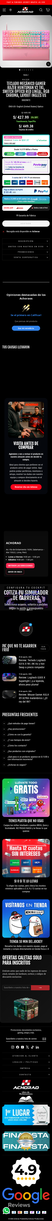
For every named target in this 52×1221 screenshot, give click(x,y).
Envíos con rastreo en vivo (26, 247)
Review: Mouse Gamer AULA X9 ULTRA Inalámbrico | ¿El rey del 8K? (34, 698)
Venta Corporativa (26, 257)
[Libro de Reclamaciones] (26, 1096)
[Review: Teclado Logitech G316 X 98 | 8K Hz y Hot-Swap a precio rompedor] (9, 660)
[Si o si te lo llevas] (26, 858)
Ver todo (43, 648)
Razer (26, 80)
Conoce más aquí (9, 143)
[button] (26, 140)
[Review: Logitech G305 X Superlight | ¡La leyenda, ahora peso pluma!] (9, 677)
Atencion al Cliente (25, 1056)
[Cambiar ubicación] (10, 10)
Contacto (25, 1075)
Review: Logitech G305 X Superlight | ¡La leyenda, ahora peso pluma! (32, 681)
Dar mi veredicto (26, 328)
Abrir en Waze (15, 572)
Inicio (25, 75)
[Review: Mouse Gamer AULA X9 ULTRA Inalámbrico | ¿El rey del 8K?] (9, 694)
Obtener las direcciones (20, 565)
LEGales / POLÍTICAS (25, 1062)
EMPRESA (25, 1068)
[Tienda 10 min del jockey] (26, 918)
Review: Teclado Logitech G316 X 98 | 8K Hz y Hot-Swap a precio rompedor (32, 664)
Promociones (26, 252)
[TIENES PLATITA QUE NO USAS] (26, 798)
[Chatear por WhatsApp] (6, 1210)
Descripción (26, 241)
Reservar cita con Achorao (26, 487)
